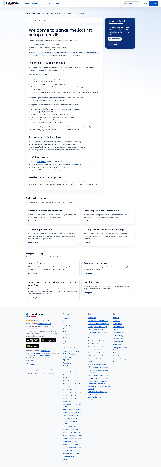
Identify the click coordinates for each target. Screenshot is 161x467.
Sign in (144, 3)
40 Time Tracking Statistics (98, 367)
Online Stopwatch (69, 381)
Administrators (34, 74)
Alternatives (67, 347)
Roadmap (66, 338)
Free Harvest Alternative (97, 341)
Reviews (66, 329)
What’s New (67, 335)
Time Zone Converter (71, 441)
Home (26, 3)
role (33, 70)
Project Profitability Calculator (70, 422)
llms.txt (65, 459)
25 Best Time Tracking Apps (98, 321)
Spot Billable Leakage (96, 344)
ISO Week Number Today (72, 447)
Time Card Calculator (71, 390)
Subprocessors (118, 327)
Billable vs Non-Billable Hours (98, 353)
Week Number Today (70, 444)
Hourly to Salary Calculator (73, 393)
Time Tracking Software (71, 351)
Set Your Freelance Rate (97, 347)
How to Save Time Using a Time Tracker (97, 393)
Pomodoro (67, 375)
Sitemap (116, 362)
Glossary (66, 344)
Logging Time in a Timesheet (98, 378)
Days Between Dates (70, 450)
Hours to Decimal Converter (73, 435)
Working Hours (68, 369)
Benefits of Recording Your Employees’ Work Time (97, 382)
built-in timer (41, 162)
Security (116, 330)
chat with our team (33, 353)
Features (35, 3)
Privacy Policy (118, 336)
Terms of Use (118, 339)
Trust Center (117, 324)
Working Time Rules (70, 372)
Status (115, 353)
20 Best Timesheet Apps (97, 356)
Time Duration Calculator (72, 438)
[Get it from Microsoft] (32, 346)
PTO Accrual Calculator (71, 418)
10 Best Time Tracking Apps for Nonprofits (98, 371)
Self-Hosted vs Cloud (95, 330)
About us (116, 318)
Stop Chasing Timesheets (97, 364)
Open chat (113, 44)
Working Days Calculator (72, 429)
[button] (72, 318)
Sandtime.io (13, 3)
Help (64, 341)
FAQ (64, 332)
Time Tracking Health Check (73, 412)
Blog (57, 3)
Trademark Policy (119, 359)
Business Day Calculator (71, 453)
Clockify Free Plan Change (97, 327)
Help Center (36, 13)
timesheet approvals (60, 167)
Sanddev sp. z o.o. (44, 324)
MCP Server (67, 357)
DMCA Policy (117, 356)
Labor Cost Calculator (71, 426)
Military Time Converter (71, 432)
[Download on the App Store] (33, 340)
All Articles (92, 318)
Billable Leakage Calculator (73, 384)
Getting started (48, 13)
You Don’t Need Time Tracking (99, 375)
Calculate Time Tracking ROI (98, 324)
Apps (43, 3)
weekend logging (75, 164)
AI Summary (68, 456)
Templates (67, 363)
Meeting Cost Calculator (72, 409)
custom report (58, 170)
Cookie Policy (118, 342)
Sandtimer (67, 378)
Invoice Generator (69, 387)
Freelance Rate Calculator (72, 396)
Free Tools (67, 366)
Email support (114, 39)
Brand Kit (116, 321)
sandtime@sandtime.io (42, 356)
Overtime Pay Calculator (72, 415)
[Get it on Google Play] (48, 340)
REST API (66, 360)
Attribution (117, 345)
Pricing (50, 3)
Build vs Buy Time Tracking (97, 338)
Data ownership (119, 333)
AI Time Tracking (69, 354)
